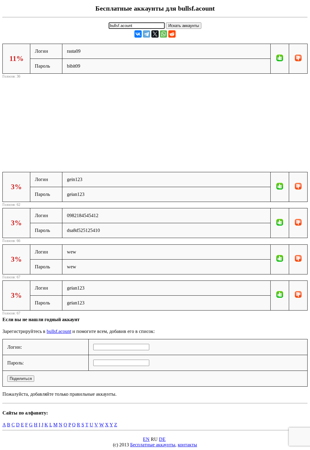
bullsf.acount (59, 331)
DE (162, 439)
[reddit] (172, 34)
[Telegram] (146, 34)
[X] (155, 34)
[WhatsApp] (163, 34)
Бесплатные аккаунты (152, 444)
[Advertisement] (155, 122)
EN (146, 439)
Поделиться (21, 378)
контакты (187, 444)
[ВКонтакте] (138, 34)
